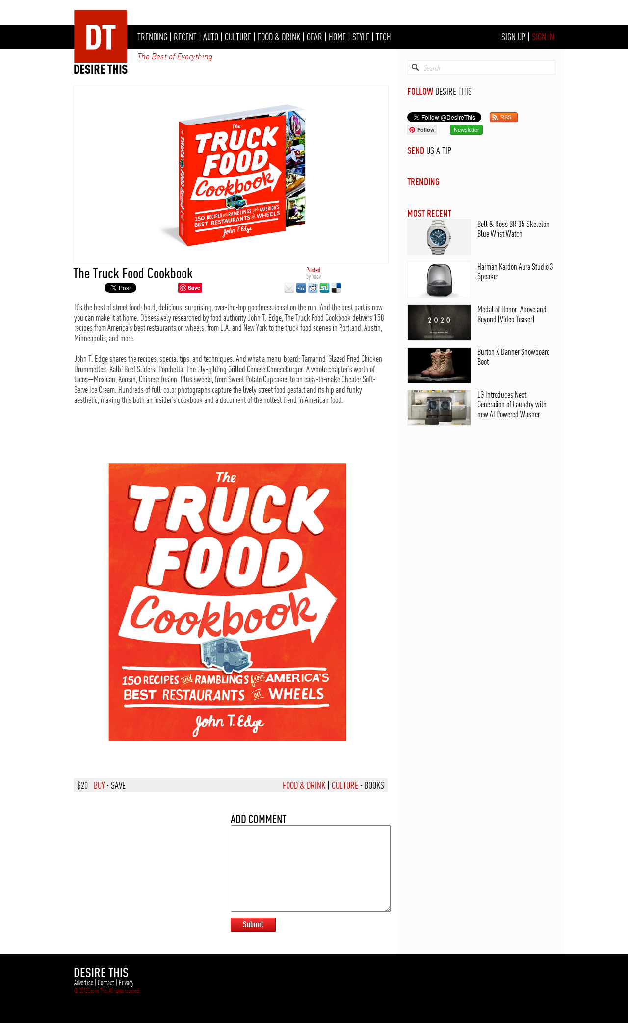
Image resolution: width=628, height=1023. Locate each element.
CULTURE (238, 37)
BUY (99, 785)
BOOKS (374, 785)
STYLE (360, 37)
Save (194, 287)
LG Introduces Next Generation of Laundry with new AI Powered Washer (512, 404)
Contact (106, 982)
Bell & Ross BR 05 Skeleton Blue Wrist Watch (513, 229)
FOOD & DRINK (279, 37)
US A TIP (438, 150)
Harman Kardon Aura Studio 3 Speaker (515, 271)
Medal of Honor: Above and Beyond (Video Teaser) (512, 314)
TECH (383, 37)
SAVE (118, 785)
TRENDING (152, 37)
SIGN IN (543, 37)
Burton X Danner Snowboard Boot (513, 357)
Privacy (126, 982)
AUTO (210, 37)
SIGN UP (513, 37)
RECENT (185, 37)
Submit (253, 924)
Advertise (83, 982)
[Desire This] (101, 71)
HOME (337, 37)
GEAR (314, 37)
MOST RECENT (429, 213)
